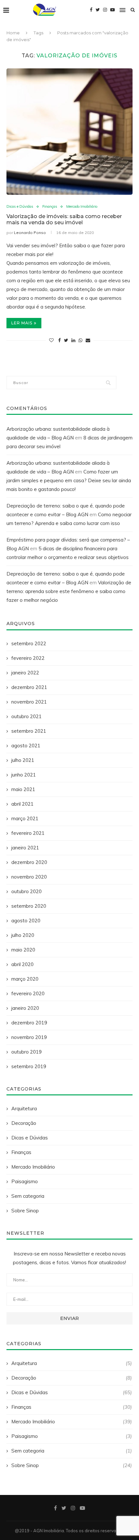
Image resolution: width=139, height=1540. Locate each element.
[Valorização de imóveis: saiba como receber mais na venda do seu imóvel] (69, 131)
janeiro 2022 (25, 673)
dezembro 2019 (29, 1023)
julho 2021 (22, 760)
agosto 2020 (25, 920)
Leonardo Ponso (30, 232)
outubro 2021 (26, 716)
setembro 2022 (28, 643)
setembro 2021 (28, 731)
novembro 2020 (29, 877)
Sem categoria (27, 1196)
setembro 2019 (28, 1066)
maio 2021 (23, 789)
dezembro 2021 (29, 687)
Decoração (23, 1123)
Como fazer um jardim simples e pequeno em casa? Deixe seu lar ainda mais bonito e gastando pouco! (68, 480)
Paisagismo (24, 1181)
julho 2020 (22, 935)
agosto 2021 (25, 745)
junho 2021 (23, 775)
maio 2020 (23, 950)
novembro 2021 (29, 702)
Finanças (49, 206)
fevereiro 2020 (28, 993)
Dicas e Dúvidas (19, 206)
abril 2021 (22, 804)
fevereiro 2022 (28, 658)
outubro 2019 (26, 1052)
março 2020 (24, 979)
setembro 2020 (28, 906)
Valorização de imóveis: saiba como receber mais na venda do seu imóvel (64, 219)
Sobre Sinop (25, 1211)
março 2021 (24, 818)
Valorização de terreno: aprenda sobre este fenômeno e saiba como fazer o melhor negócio (68, 591)
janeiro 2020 (25, 1008)
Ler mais (21, 323)
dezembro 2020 (29, 862)
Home (13, 32)
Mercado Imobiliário (81, 206)
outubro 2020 (26, 891)
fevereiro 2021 (28, 833)
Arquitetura (24, 1108)
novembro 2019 (29, 1037)
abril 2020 (22, 964)
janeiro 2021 (25, 848)
